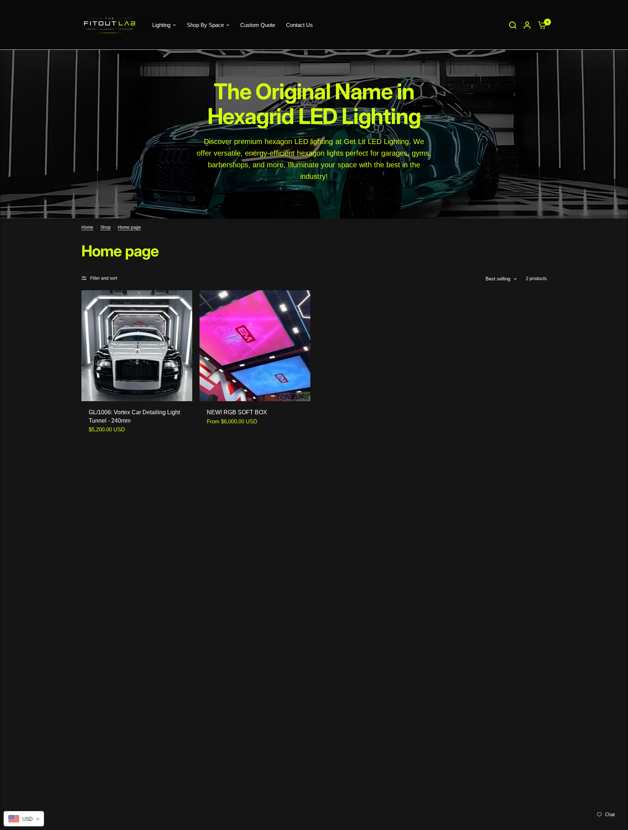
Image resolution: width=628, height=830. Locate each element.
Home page (129, 227)
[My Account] (527, 25)
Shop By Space (205, 25)
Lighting (161, 25)
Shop (105, 227)
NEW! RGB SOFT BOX (237, 412)
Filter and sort (103, 278)
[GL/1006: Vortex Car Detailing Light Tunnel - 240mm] (136, 345)
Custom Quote (257, 25)
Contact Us (299, 25)
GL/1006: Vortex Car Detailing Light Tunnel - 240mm (134, 416)
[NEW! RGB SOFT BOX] (255, 345)
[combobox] (24, 818)
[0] (540, 25)
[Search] (513, 25)
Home (87, 227)
